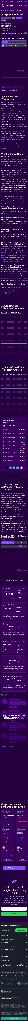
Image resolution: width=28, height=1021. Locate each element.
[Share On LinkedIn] (14, 467)
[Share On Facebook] (10, 467)
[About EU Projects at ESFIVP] (7, 982)
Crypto (6, 10)
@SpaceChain (8, 540)
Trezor (3, 148)
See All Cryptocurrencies (14, 868)
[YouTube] (8, 972)
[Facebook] (11, 972)
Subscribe (21, 930)
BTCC (15, 137)
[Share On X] (6, 467)
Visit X (24, 588)
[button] (21, 5)
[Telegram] (5, 972)
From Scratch (13, 293)
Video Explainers (21, 290)
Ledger (18, 146)
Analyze (8, 824)
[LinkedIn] (13, 972)
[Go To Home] (2, 10)
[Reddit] (22, 972)
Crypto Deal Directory (19, 280)
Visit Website (22, 641)
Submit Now (14, 618)
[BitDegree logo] (6, 991)
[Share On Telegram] (17, 467)
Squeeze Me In (14, 914)
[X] (2, 972)
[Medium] (16, 972)
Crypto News (15, 287)
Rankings (11, 10)
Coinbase (4, 137)
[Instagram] (19, 972)
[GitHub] (25, 972)
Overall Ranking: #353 (6, 18)
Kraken (10, 137)
